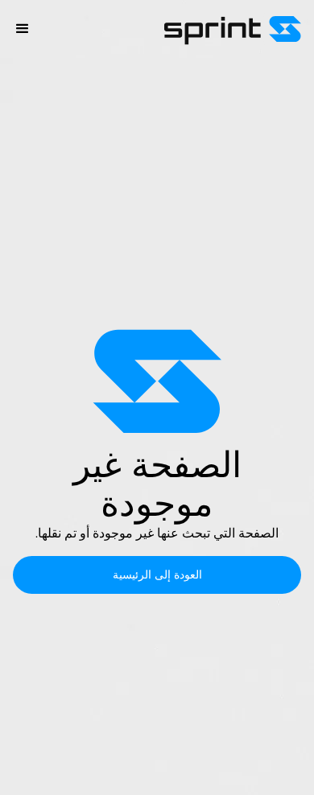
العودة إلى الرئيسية (157, 574)
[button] (22, 29)
